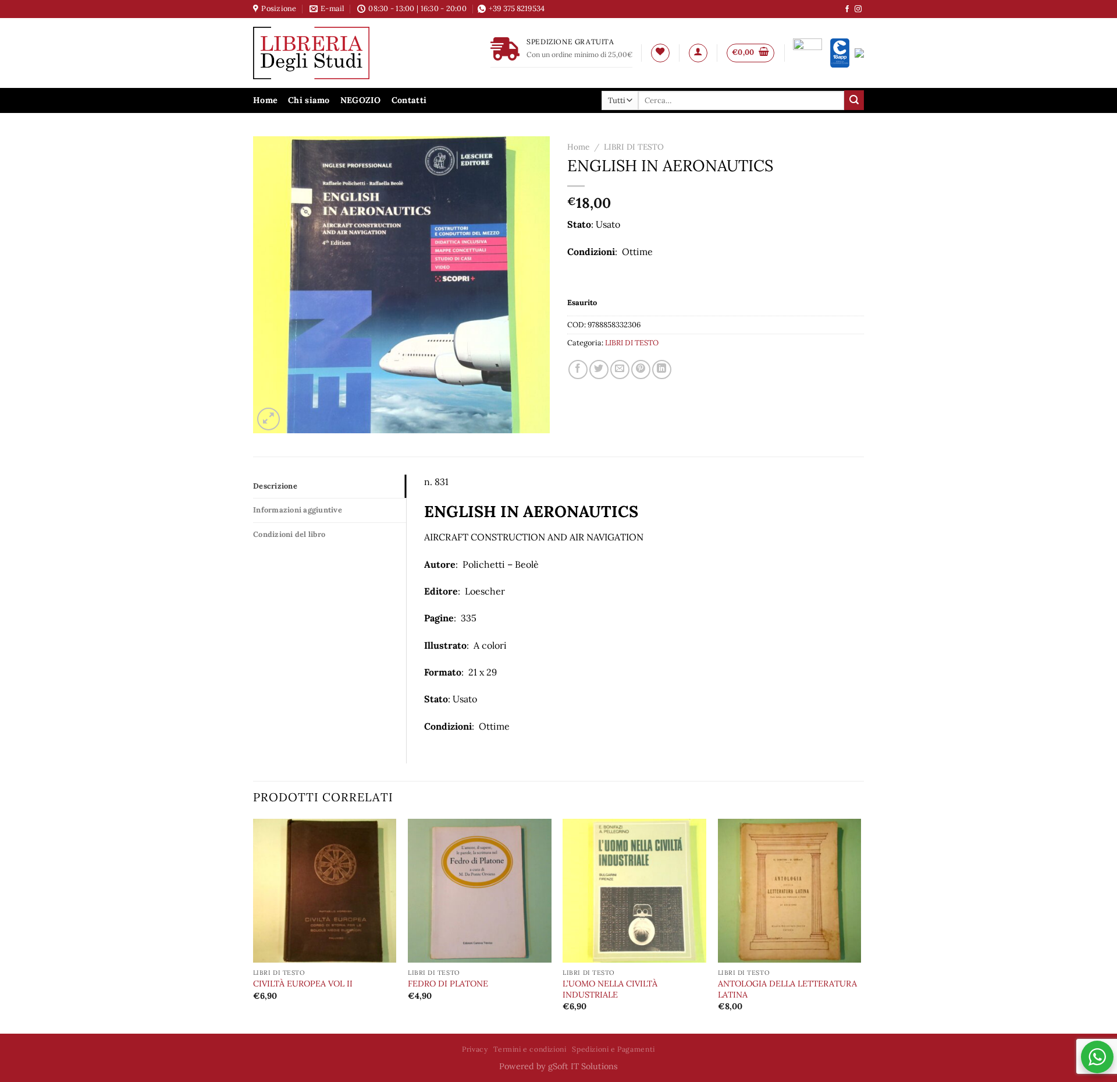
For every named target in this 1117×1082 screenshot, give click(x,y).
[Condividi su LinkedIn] (661, 369)
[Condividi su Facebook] (578, 369)
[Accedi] (698, 53)
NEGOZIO (360, 100)
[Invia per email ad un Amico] (619, 369)
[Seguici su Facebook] (847, 9)
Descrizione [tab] (275, 486)
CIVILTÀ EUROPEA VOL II (303, 983)
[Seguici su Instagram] (858, 9)
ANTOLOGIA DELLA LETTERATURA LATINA (787, 989)
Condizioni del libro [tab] (289, 534)
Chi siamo (309, 100)
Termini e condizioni (529, 1049)
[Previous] (253, 925)
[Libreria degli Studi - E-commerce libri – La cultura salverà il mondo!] (326, 53)
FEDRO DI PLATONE (448, 983)
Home (265, 100)
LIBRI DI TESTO (634, 147)
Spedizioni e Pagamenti (613, 1049)
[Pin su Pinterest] (640, 369)
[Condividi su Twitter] (599, 369)
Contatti (409, 100)
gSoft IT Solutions (583, 1066)
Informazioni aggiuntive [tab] (297, 510)
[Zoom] (268, 419)
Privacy (475, 1049)
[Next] (860, 925)
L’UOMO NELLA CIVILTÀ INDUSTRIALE (610, 989)
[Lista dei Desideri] (660, 53)
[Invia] (854, 100)
